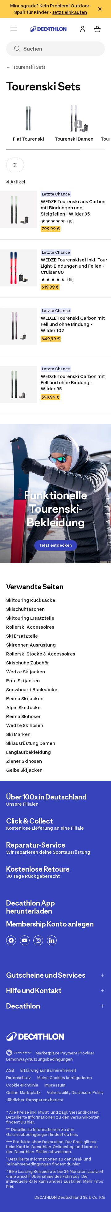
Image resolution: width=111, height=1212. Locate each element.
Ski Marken (18, 734)
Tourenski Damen (74, 139)
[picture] (18, 209)
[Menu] (13, 29)
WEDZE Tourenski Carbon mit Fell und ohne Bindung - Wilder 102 (73, 324)
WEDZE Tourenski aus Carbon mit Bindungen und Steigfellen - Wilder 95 (73, 207)
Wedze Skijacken (25, 671)
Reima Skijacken (24, 698)
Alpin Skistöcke (23, 707)
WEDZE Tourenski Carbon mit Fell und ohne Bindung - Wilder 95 (73, 382)
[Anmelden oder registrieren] (82, 29)
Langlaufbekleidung (28, 752)
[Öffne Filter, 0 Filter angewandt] (15, 165)
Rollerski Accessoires (30, 627)
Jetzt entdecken (55, 545)
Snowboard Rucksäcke (31, 689)
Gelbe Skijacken (24, 770)
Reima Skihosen (24, 716)
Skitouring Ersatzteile (30, 618)
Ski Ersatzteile (22, 636)
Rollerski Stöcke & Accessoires (40, 653)
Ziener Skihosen (24, 761)
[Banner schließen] (100, 9)
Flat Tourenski (28, 139)
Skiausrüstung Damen (30, 743)
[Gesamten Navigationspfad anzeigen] (8, 67)
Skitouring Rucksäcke (30, 600)
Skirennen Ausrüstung (31, 644)
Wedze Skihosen (24, 725)
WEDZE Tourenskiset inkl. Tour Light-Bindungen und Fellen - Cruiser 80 (74, 266)
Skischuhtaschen (25, 609)
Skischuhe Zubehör (27, 662)
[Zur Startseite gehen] (48, 29)
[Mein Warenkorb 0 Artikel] (97, 29)
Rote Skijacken (23, 680)
